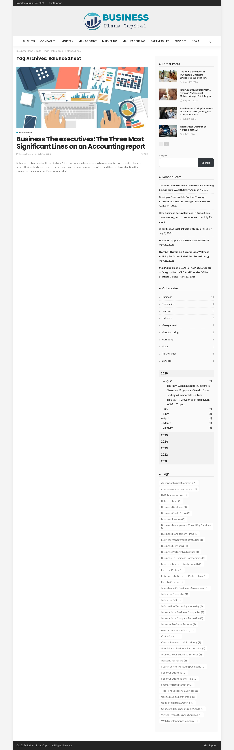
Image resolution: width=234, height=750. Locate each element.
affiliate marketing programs (179, 488)
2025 (164, 435)
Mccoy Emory (26, 154)
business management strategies (182, 539)
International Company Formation (182, 618)
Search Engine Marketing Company (183, 666)
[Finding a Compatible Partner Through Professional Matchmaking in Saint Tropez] (168, 94)
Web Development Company (179, 720)
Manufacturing (134, 41)
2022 (164, 455)
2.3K (146, 154)
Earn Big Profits (171, 569)
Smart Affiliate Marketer (176, 684)
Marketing (109, 41)
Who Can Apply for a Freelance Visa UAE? (184, 240)
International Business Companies (182, 612)
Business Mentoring (174, 545)
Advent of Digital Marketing (178, 482)
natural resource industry (177, 630)
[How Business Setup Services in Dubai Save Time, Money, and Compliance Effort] (168, 113)
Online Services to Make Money (181, 642)
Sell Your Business (173, 672)
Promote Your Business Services (181, 654)
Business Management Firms (179, 533)
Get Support (55, 3)
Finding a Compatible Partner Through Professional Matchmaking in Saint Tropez (195, 93)
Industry (67, 41)
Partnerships (160, 41)
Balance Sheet (171, 500)
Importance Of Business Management (184, 588)
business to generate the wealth (181, 563)
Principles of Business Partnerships (183, 648)
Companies (47, 41)
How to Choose (172, 582)
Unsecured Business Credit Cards (182, 708)
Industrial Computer (174, 594)
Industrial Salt (171, 600)
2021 (164, 461)
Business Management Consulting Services (186, 526)
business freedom (173, 519)
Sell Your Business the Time (179, 678)
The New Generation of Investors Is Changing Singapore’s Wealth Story (193, 74)
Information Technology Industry (182, 606)
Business (29, 41)
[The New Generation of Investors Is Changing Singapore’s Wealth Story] (168, 76)
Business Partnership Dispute (180, 551)
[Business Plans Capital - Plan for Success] (117, 21)
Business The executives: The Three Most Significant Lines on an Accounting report (80, 142)
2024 (164, 442)
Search (163, 156)
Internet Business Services (178, 624)
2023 (164, 448)
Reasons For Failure (174, 660)
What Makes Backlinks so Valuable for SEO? (193, 128)
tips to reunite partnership (178, 696)
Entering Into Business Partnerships (183, 576)
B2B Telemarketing (174, 494)
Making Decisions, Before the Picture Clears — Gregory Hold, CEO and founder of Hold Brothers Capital (185, 272)
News (195, 41)
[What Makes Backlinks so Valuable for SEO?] (168, 131)
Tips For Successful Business (179, 690)
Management (88, 41)
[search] (209, 41)
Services (180, 41)
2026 (164, 373)
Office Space (170, 636)
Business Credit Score (175, 513)
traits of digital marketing (177, 702)
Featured (188, 310)
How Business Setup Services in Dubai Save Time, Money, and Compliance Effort (196, 111)
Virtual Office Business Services (181, 714)
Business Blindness (174, 507)
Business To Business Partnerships (183, 557)
